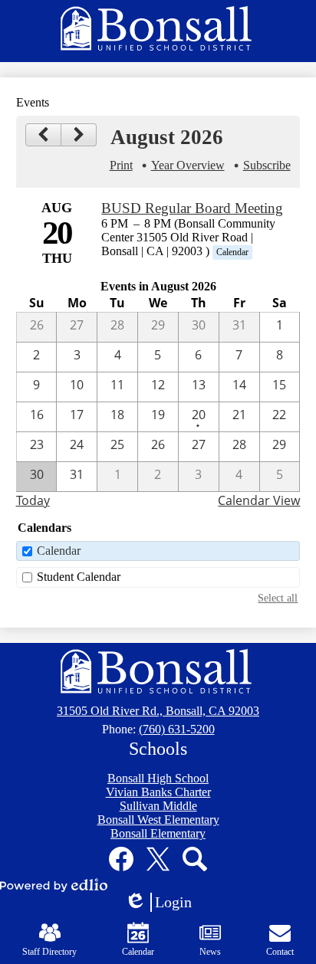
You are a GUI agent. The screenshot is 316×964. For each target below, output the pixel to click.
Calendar (59, 550)
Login (163, 903)
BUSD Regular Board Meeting (192, 208)
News (210, 951)
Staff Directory (49, 951)
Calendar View (259, 500)
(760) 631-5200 (177, 729)
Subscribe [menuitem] (267, 165)
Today (33, 500)
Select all (278, 598)
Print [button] (121, 165)
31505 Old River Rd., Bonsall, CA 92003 (158, 710)
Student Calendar (78, 576)
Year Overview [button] (188, 165)
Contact (280, 951)
